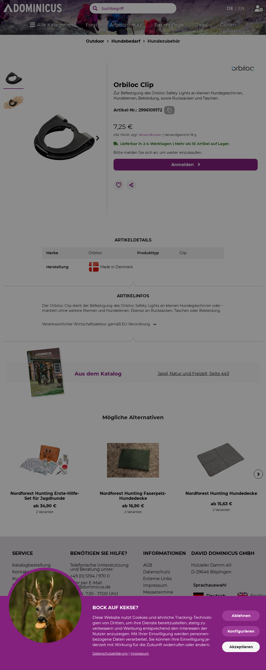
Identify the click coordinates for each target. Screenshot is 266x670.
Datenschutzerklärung (110, 653)
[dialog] (133, 335)
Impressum (140, 653)
